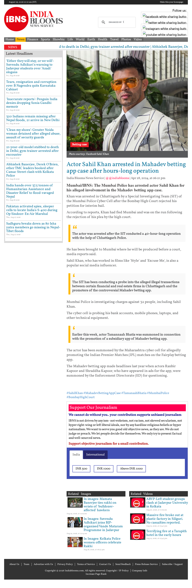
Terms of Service (86, 564)
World (80, 39)
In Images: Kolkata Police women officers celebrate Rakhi (102, 542)
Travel (114, 39)
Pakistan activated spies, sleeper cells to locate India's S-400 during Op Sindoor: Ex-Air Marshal (31, 210)
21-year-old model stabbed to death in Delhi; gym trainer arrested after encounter (32, 151)
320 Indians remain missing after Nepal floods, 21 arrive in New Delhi (32, 118)
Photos (126, 39)
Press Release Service (146, 564)
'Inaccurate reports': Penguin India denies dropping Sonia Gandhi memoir (31, 103)
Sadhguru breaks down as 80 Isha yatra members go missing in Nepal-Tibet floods (33, 227)
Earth (91, 39)
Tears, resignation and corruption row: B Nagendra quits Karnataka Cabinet (31, 86)
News (20, 39)
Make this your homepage (171, 2)
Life (70, 39)
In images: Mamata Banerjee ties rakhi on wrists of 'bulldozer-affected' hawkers (100, 505)
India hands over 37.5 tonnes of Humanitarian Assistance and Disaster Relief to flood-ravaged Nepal (30, 191)
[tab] (76, 454)
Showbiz (59, 39)
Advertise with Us (43, 564)
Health (102, 39)
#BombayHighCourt (81, 397)
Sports (45, 39)
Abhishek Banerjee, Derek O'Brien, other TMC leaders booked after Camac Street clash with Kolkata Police (32, 170)
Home (9, 39)
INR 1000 (103, 469)
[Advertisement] (33, 389)
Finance (32, 39)
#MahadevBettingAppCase (102, 393)
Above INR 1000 (131, 469)
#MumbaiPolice (158, 393)
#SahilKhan (75, 393)
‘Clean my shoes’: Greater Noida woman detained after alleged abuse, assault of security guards (33, 134)
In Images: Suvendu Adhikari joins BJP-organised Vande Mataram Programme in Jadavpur (103, 525)
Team (26, 564)
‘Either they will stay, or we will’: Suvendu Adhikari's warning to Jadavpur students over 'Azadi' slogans (29, 67)
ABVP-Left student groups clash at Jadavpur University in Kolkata (167, 503)
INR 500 (81, 469)
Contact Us (105, 564)
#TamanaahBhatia (133, 393)
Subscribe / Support (172, 564)
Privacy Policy (65, 564)
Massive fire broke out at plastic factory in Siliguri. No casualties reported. (164, 519)
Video (138, 39)
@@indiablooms (117, 178)
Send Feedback (123, 564)
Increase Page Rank (96, 574)
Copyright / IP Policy (117, 570)
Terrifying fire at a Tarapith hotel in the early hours (166, 533)
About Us (14, 564)
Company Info (139, 570)
